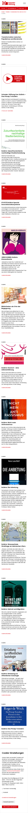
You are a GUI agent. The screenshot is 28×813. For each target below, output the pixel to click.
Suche (3, 8)
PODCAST (21, 8)
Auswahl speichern (8, 801)
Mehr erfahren (6, 55)
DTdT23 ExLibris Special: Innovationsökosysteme (10, 203)
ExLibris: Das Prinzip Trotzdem (12, 729)
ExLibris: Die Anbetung (9, 487)
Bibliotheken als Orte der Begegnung (10, 307)
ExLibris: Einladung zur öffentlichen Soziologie (10, 675)
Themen (8, 12)
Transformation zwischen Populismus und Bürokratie (11, 38)
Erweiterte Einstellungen (9, 797)
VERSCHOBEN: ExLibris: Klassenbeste (9, 258)
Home (2, 12)
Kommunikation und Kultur (18, 12)
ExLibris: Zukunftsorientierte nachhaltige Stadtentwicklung (13, 152)
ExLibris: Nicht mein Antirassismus (8, 423)
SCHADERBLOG (12, 8)
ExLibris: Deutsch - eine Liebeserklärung (10, 369)
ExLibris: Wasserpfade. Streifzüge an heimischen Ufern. (13, 545)
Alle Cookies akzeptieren (10, 806)
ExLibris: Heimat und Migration (12, 609)
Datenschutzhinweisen (13, 771)
